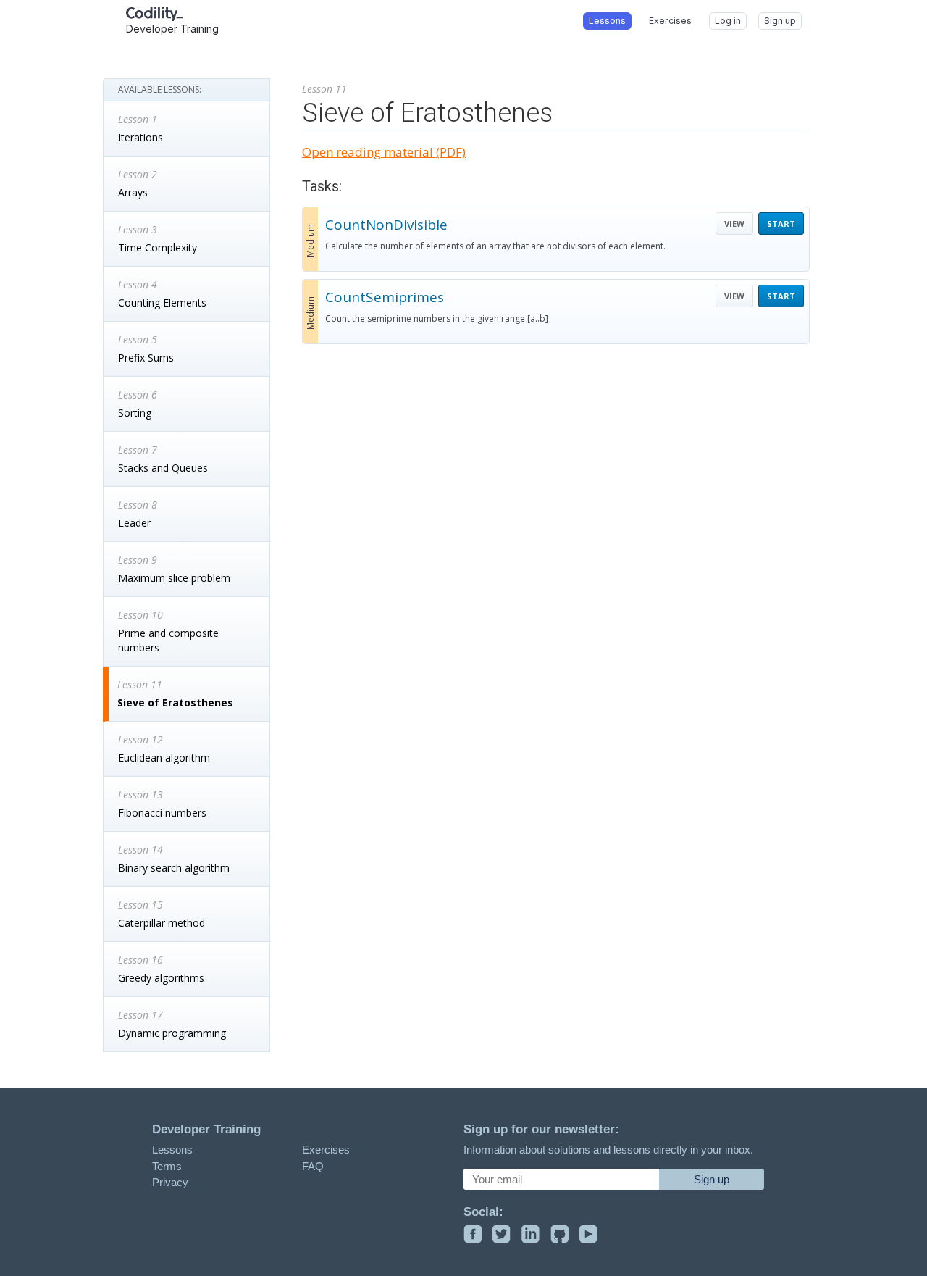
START (781, 223)
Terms (167, 1166)
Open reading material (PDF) (384, 151)
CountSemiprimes (384, 297)
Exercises (326, 1149)
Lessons (172, 1149)
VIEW (734, 223)
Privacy (170, 1182)
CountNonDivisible (386, 224)
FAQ (313, 1166)
